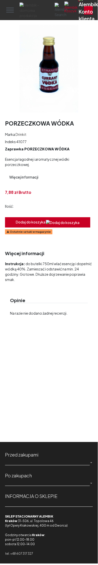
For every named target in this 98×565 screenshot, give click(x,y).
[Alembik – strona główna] (35, 10)
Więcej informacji (23, 177)
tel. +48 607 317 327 (19, 553)
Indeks (10, 141)
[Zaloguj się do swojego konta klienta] (88, 10)
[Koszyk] (76, 10)
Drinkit (21, 134)
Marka (10, 134)
